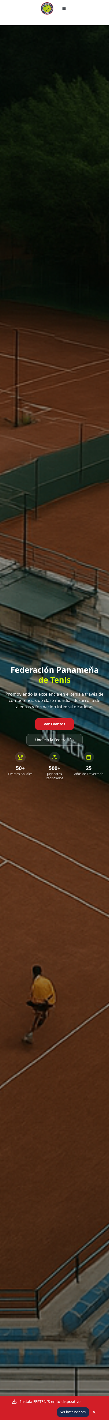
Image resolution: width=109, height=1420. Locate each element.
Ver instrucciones (73, 1412)
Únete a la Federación (54, 739)
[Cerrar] (94, 1412)
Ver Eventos (54, 723)
